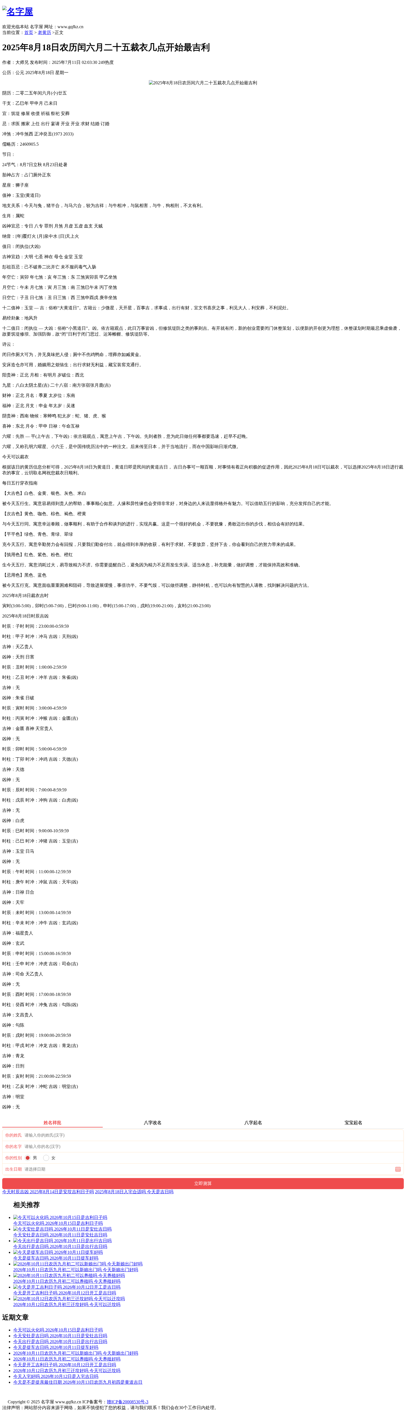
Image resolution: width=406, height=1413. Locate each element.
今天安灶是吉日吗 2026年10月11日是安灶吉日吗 (60, 1335)
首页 (28, 32)
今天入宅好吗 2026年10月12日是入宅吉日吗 (55, 1376)
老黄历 (44, 32)
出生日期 (13, 1169)
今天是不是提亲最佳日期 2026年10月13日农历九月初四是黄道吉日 (78, 1382)
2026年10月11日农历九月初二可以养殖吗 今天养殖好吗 (66, 1359)
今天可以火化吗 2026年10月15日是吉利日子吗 (58, 1330)
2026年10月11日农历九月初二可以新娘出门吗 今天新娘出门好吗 (75, 1353)
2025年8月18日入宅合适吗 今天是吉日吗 (134, 1191)
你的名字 (13, 1146)
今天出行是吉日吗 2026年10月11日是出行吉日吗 (60, 1341)
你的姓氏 (13, 1135)
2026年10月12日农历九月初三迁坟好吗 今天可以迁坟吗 (66, 1370)
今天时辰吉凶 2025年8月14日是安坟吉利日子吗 (48, 1191)
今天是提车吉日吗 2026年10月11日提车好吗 (55, 1347)
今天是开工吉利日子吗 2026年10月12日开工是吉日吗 (64, 1364)
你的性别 (13, 1158)
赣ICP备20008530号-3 (127, 1401)
